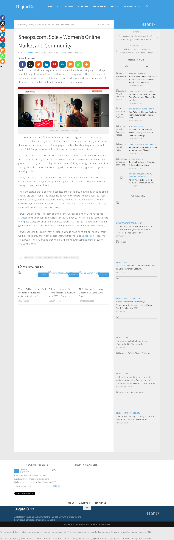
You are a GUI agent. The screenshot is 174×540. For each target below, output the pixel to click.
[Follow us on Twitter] (149, 24)
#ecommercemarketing (39, 478)
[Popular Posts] (147, 66)
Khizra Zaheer (27, 53)
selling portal (47, 257)
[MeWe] (62, 64)
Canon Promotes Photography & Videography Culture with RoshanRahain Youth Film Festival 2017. (134, 305)
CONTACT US (100, 503)
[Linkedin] (46, 64)
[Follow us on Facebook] (144, 24)
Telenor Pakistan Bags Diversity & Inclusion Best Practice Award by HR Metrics (135, 418)
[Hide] (1, 67)
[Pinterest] (54, 64)
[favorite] (59, 485)
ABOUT (71, 503)
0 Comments (103, 24)
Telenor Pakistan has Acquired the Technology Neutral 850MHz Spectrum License (32, 293)
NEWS (30, 24)
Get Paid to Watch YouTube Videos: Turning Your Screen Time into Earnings (141, 132)
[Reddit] (38, 64)
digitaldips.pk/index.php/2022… (45, 481)
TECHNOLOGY (53, 6)
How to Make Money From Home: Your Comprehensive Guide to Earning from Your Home (143, 79)
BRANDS (115, 6)
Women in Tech (130, 6)
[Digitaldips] (16, 471)
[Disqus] (63, 344)
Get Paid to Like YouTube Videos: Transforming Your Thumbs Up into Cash (143, 97)
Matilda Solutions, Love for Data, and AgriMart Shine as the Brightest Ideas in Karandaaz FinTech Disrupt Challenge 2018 (135, 380)
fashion (38, 257)
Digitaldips (23, 469)
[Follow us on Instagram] (154, 24)
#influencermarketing (23, 481)
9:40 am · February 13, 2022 (23, 485)
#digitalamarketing (22, 478)
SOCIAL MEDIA (99, 6)
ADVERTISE (84, 503)
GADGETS (68, 6)
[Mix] (70, 64)
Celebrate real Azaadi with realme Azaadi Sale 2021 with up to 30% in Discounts (62, 293)
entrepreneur (29, 257)
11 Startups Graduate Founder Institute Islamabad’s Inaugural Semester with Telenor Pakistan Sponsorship (134, 229)
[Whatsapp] (78, 64)
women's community (71, 257)
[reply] (54, 485)
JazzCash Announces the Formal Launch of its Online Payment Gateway (135, 267)
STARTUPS (83, 6)
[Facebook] (22, 64)
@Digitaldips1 (24, 471)
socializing (57, 257)
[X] (30, 64)
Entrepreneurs (141, 144)
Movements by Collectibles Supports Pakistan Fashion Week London (133, 342)
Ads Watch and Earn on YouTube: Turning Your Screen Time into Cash (143, 115)
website (25, 217)
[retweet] (56, 485)
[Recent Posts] (126, 66)
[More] (86, 64)
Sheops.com (88, 235)
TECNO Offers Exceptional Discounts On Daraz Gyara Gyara (91, 293)
